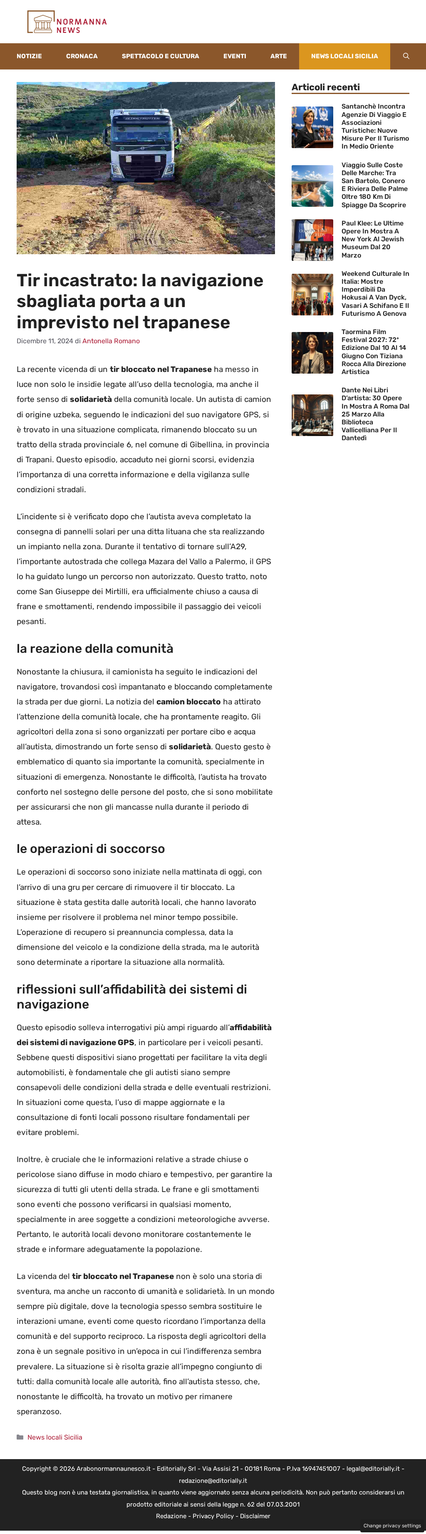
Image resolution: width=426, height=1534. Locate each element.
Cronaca (82, 56)
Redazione (171, 1516)
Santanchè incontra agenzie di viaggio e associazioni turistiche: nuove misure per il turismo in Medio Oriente (375, 126)
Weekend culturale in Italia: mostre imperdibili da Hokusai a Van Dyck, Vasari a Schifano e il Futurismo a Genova (375, 293)
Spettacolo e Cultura (160, 56)
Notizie (29, 56)
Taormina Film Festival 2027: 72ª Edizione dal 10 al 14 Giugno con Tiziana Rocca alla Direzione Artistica (374, 352)
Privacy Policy (213, 1516)
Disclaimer (255, 1516)
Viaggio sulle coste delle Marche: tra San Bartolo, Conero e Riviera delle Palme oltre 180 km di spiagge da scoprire (375, 185)
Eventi (234, 56)
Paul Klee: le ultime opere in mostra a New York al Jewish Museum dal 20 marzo (373, 239)
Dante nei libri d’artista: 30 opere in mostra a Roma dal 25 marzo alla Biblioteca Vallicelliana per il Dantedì (375, 414)
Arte (278, 56)
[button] (406, 56)
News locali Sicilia (344, 56)
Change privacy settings (392, 1526)
